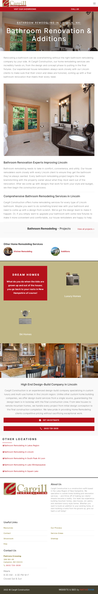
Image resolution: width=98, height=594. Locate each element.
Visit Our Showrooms (25, 9)
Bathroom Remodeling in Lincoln (19, 452)
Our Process (56, 528)
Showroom (9, 539)
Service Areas (57, 533)
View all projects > (85, 229)
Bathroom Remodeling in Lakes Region (21, 445)
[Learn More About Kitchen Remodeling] (23, 251)
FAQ (5, 544)
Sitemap (54, 539)
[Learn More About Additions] (70, 251)
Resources (8, 528)
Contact (7, 533)
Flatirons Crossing (12, 556)
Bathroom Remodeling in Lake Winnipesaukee (25, 465)
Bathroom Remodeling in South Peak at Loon (24, 458)
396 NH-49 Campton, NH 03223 (13, 560)
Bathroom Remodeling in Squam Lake (21, 471)
